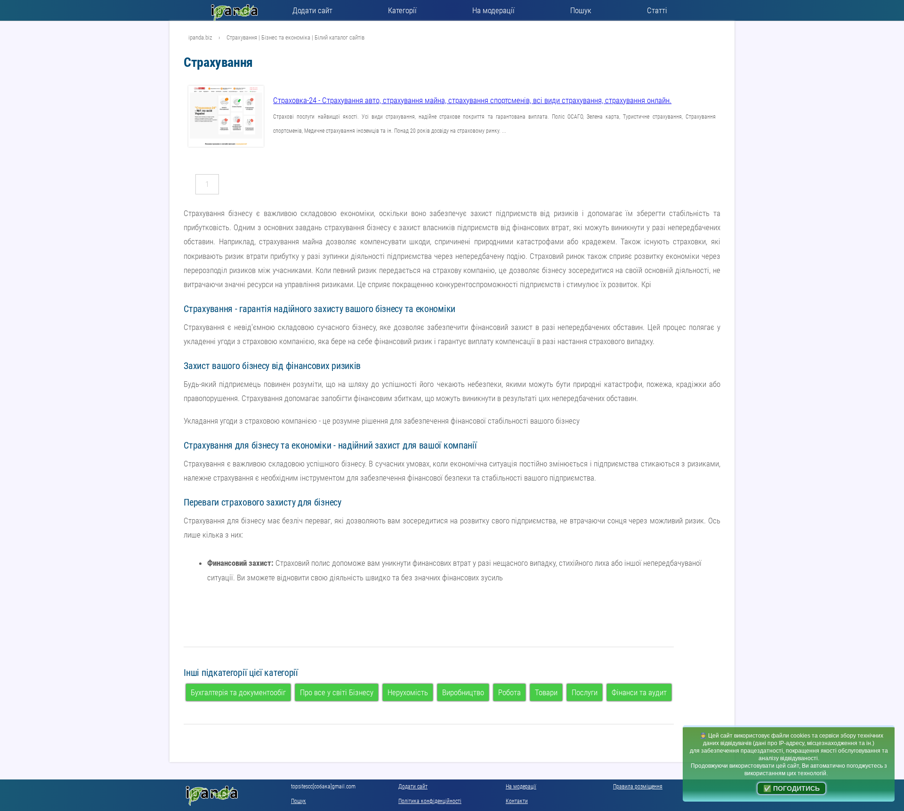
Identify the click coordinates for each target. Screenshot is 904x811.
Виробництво (463, 692)
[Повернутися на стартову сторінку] (237, 10)
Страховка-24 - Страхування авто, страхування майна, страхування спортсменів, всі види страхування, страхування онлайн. (472, 100)
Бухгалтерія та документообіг (238, 692)
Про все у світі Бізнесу (336, 692)
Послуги (584, 692)
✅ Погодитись (791, 788)
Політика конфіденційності (429, 801)
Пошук (580, 10)
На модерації (493, 10)
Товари (546, 692)
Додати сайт (312, 10)
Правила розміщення (637, 786)
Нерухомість (407, 692)
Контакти (517, 801)
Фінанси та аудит (639, 692)
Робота (509, 692)
